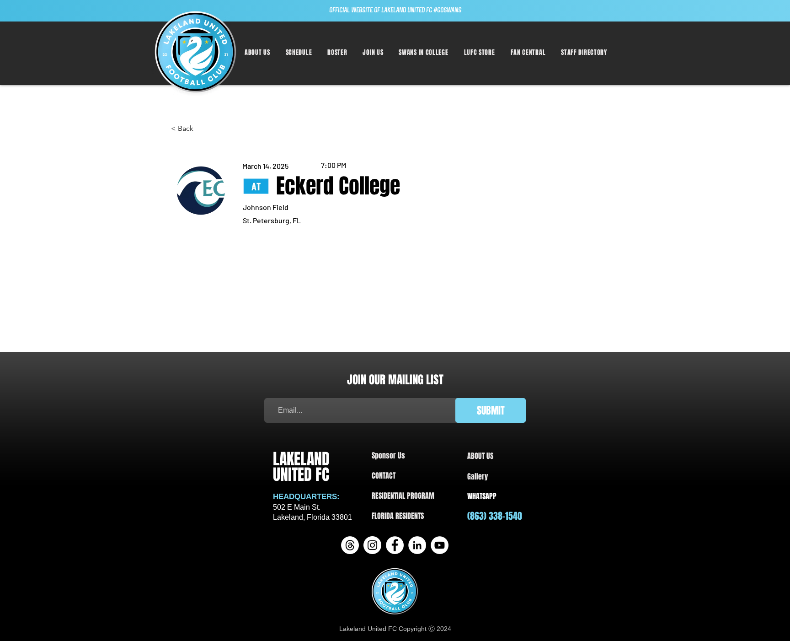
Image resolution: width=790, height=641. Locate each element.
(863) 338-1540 (494, 516)
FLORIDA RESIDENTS (398, 516)
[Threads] (350, 545)
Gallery (477, 476)
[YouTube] (439, 545)
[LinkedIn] (417, 545)
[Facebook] (395, 545)
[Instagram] (372, 545)
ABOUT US (480, 456)
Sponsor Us (388, 455)
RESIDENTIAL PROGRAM (403, 495)
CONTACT (383, 475)
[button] (299, 52)
